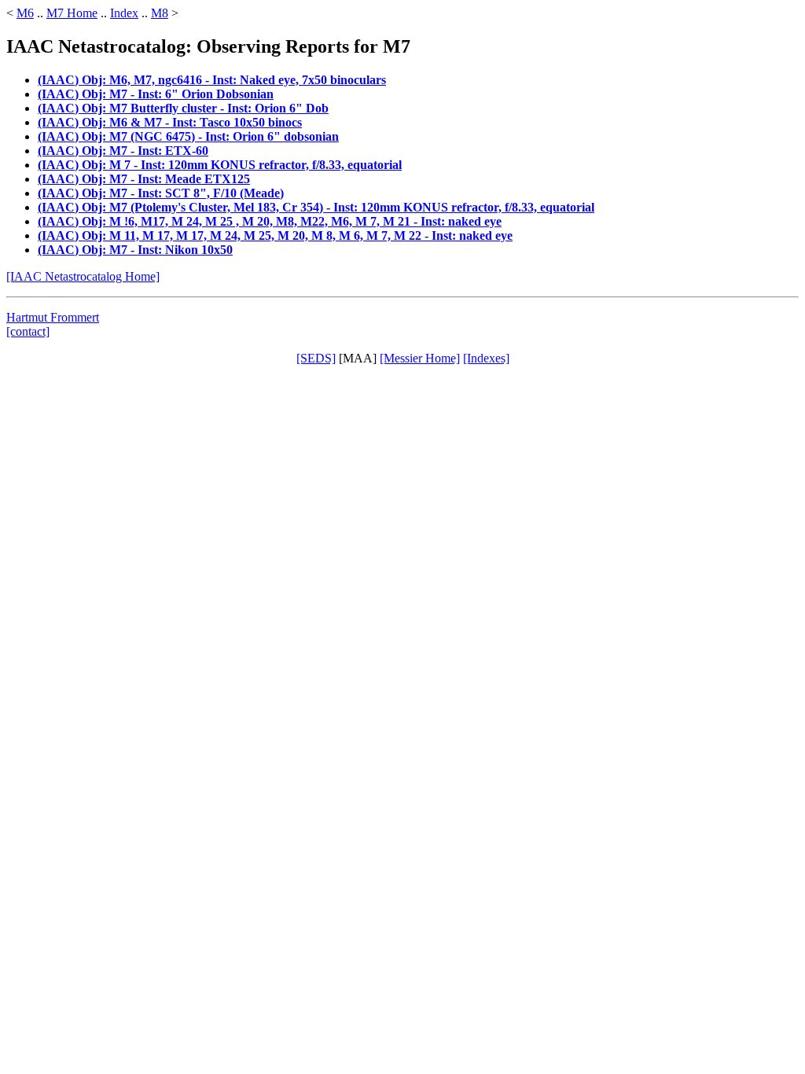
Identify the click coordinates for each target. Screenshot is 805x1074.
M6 (25, 13)
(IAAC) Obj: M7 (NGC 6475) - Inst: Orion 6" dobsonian (188, 136)
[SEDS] (316, 358)
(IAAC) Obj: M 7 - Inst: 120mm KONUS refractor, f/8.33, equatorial (220, 164)
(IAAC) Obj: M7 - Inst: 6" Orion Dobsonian (156, 94)
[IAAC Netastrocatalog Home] (83, 276)
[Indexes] (486, 358)
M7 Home (71, 13)
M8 (159, 13)
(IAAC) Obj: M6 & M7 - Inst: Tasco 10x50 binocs (170, 122)
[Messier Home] (420, 358)
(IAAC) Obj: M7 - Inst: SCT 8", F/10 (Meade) (161, 193)
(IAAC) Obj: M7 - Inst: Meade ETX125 (144, 179)
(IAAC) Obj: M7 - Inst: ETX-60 (123, 150)
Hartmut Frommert (52, 317)
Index (124, 13)
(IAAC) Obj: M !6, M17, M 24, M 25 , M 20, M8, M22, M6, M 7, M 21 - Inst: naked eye (270, 221)
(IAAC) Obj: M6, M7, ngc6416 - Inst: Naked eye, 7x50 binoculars (212, 79)
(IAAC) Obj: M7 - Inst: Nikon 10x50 (135, 249)
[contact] (28, 331)
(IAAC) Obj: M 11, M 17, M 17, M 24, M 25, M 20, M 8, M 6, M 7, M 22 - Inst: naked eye (275, 235)
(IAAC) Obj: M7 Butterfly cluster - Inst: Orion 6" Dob (183, 108)
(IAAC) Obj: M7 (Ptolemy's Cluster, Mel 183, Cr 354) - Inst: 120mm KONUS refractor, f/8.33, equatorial (316, 207)
